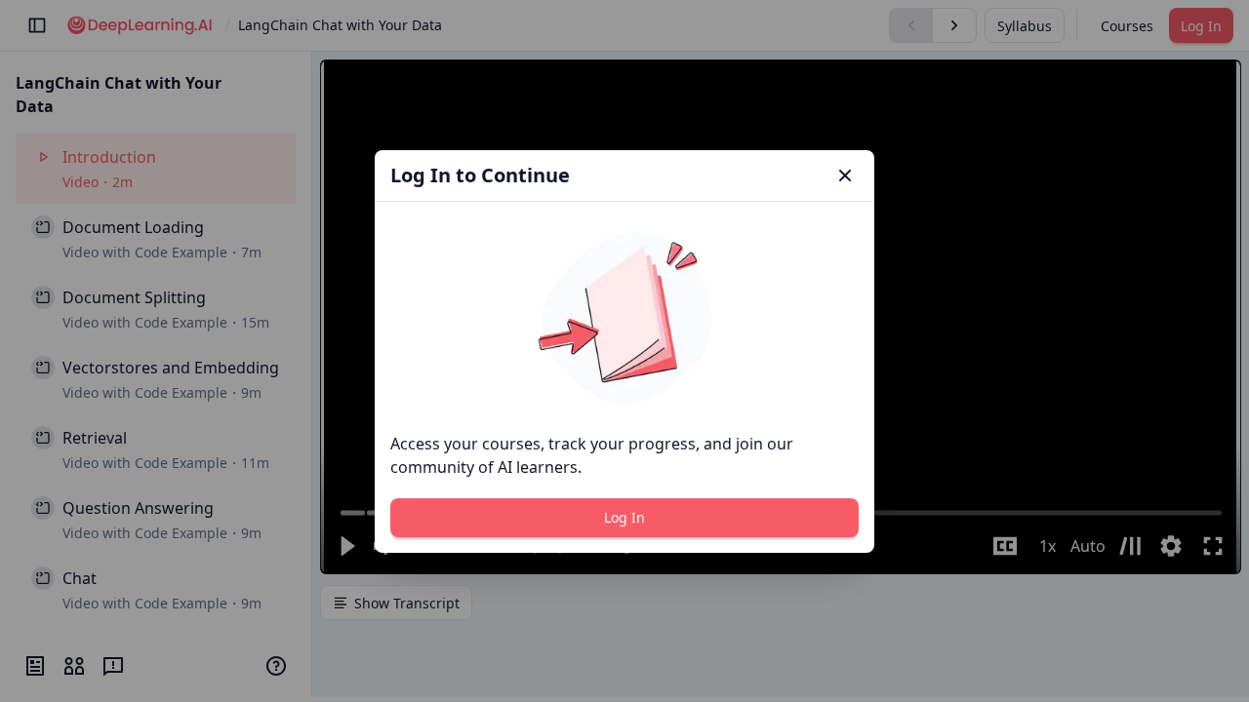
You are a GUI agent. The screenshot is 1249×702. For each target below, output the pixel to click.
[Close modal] (845, 175)
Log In (624, 517)
